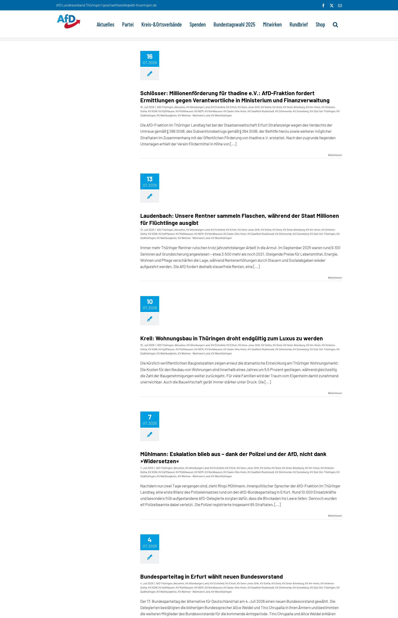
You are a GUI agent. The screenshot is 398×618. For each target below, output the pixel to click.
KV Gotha (266, 107)
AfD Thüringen (165, 107)
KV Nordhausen (213, 111)
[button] (335, 24)
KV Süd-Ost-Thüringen (322, 111)
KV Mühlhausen (184, 111)
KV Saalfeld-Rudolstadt (261, 111)
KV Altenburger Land (198, 107)
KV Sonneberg (301, 111)
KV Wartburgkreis (167, 115)
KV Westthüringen (221, 115)
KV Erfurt (231, 107)
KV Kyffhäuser (166, 111)
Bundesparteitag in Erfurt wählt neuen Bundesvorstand (211, 576)
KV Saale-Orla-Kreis (234, 111)
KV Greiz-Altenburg (294, 107)
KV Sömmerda (283, 111)
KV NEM (199, 111)
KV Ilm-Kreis (313, 107)
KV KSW (152, 111)
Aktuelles (179, 107)
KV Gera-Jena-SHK (249, 107)
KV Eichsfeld (218, 107)
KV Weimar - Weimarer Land (194, 115)
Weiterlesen (335, 154)
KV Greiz (277, 107)
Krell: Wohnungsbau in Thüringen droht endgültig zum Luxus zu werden (231, 338)
